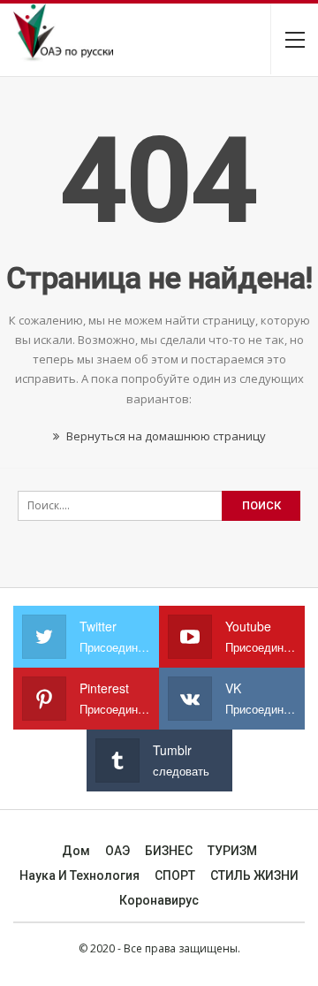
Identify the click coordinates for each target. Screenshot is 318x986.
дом (76, 851)
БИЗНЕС (169, 851)
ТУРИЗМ (232, 851)
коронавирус (159, 900)
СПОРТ (175, 875)
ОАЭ (117, 851)
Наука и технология (79, 875)
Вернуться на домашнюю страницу (165, 436)
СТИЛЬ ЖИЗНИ (254, 875)
